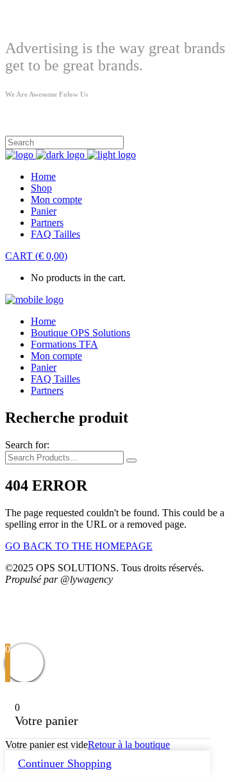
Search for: (27, 444)
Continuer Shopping (65, 763)
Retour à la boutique (129, 744)
